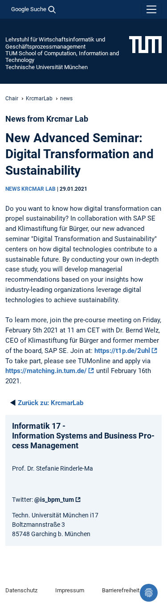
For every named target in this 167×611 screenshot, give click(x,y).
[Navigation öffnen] (151, 9)
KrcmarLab (39, 98)
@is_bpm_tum (54, 499)
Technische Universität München (46, 67)
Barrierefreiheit (120, 590)
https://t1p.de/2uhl (122, 351)
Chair (11, 98)
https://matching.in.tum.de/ (46, 371)
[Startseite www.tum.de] (145, 44)
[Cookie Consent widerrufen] (149, 593)
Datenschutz (21, 590)
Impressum (69, 590)
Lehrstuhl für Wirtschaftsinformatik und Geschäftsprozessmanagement (55, 42)
